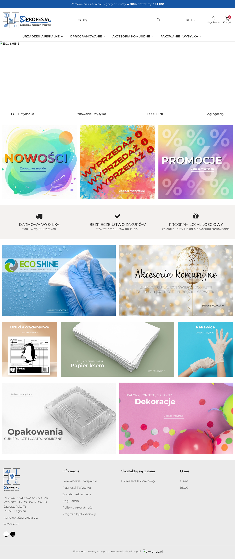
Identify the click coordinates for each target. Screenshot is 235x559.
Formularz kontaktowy (138, 481)
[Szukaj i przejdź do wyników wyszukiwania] (158, 20)
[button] (210, 36)
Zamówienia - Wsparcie (79, 481)
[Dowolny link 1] (6, 534)
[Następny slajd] (227, 75)
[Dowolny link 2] (12, 534)
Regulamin (70, 501)
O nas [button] (184, 471)
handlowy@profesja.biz (21, 517)
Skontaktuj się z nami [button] (138, 471)
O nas (184, 481)
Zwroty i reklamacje (76, 494)
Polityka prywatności (77, 507)
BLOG (184, 487)
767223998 (11, 524)
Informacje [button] (70, 471)
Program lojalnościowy (79, 514)
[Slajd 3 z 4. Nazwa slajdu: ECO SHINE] (117, 75)
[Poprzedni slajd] (8, 75)
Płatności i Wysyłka (76, 487)
